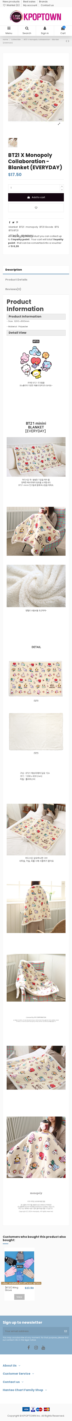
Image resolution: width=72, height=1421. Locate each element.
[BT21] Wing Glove (11, 1289)
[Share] (9, 222)
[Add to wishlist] (36, 207)
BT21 (21, 227)
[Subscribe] (65, 1331)
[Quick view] (21, 1284)
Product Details (16, 279)
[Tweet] (13, 222)
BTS (57, 227)
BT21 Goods (46, 227)
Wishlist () (13, 5)
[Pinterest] (17, 222)
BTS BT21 (13, 230)
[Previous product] (67, 41)
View (19, 1297)
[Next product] (68, 41)
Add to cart (38, 197)
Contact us (47, 5)
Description (13, 270)
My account (30, 5)
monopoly (32, 227)
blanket (13, 227)
